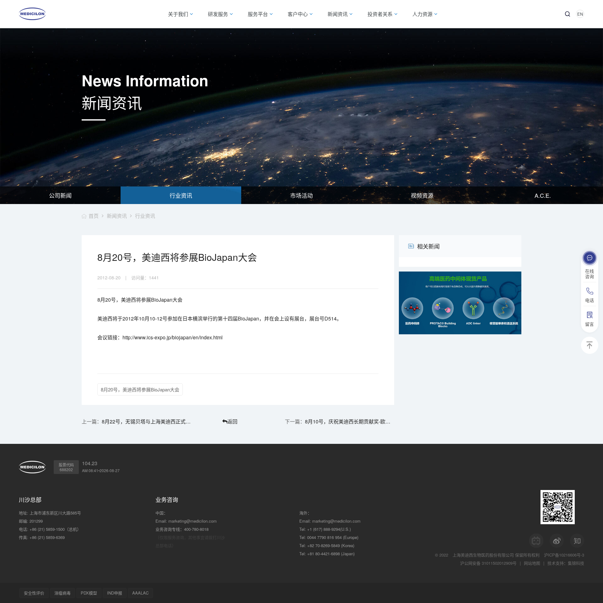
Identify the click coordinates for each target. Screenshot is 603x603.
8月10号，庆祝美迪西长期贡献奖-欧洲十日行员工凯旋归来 (349, 421)
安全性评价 (34, 593)
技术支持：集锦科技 (565, 563)
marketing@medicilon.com (192, 521)
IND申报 (114, 593)
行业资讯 (181, 195)
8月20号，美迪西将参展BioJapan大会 (140, 389)
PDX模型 (89, 593)
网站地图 (532, 563)
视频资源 (422, 195)
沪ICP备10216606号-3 (564, 555)
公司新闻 (60, 195)
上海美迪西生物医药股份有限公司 (483, 555)
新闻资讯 (117, 215)
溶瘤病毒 (62, 593)
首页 (94, 215)
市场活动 (301, 195)
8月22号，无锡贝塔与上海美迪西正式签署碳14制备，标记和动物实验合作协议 (146, 421)
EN (580, 14)
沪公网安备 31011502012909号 (488, 563)
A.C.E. (543, 195)
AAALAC (140, 593)
